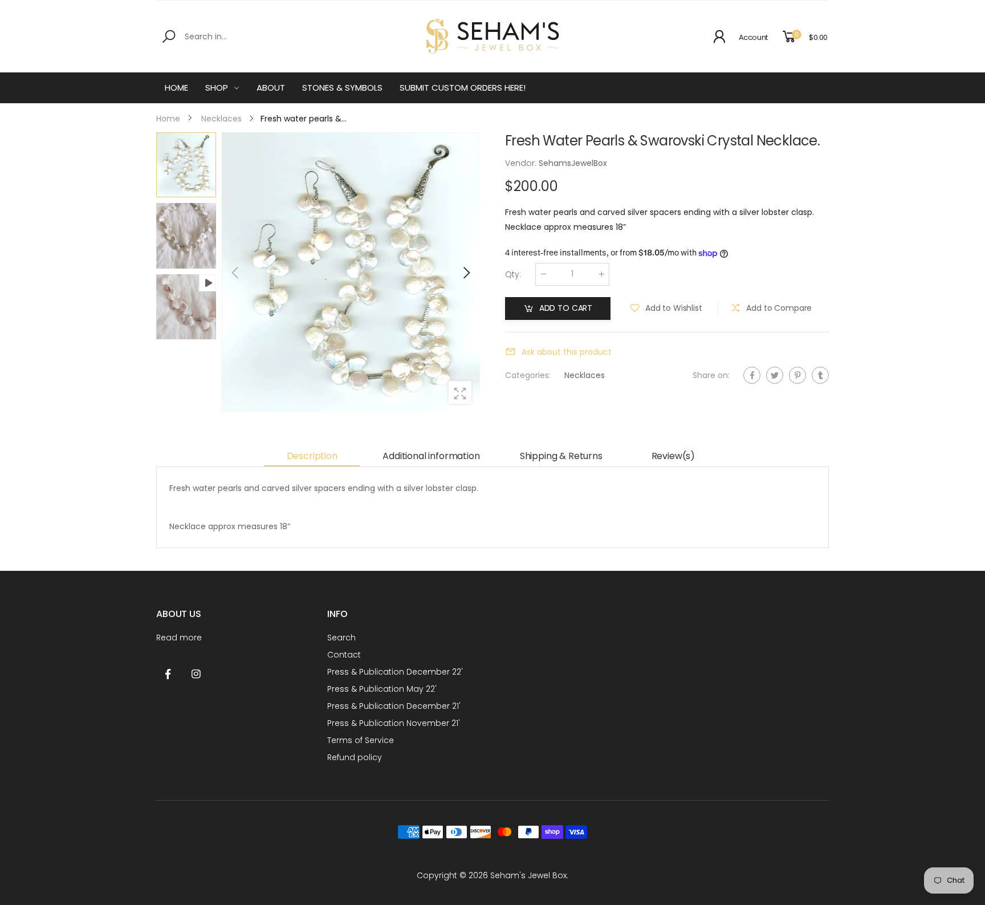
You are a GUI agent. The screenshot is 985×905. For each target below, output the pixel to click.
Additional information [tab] (430, 455)
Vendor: (522, 163)
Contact (344, 654)
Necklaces (584, 375)
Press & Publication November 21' (393, 723)
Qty (513, 274)
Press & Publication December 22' (395, 671)
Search (341, 637)
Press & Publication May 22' (382, 689)
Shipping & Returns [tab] (561, 455)
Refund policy (354, 757)
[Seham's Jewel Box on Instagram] (196, 674)
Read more (179, 637)
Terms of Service (360, 740)
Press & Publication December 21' (394, 706)
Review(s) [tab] (673, 455)
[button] (465, 272)
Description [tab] (312, 455)
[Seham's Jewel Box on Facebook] (167, 674)
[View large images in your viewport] (460, 392)
